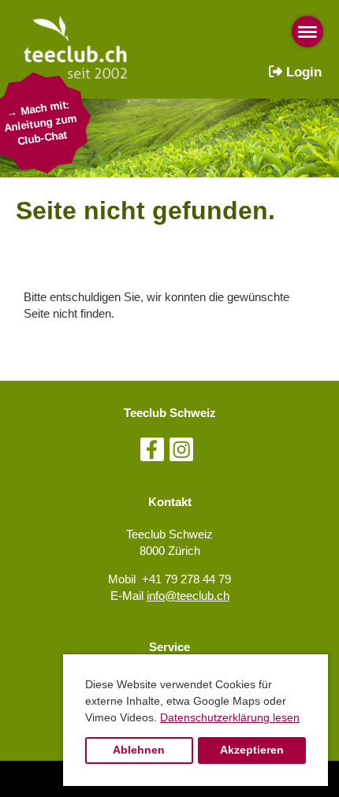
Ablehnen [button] (139, 750)
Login (302, 72)
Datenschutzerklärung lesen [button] (230, 717)
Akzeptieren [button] (252, 750)
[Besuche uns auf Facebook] (152, 453)
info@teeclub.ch (188, 595)
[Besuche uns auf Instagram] (181, 453)
